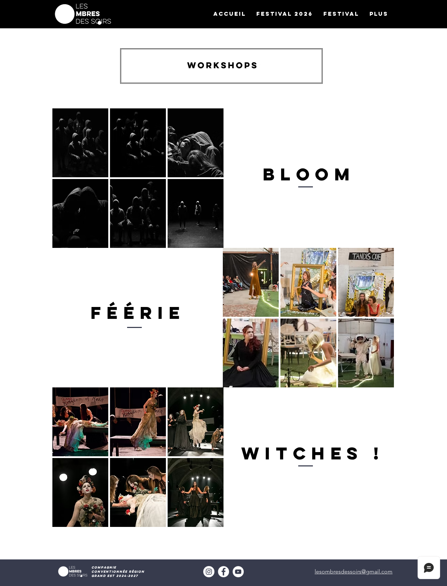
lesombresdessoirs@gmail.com (354, 571)
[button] (341, 13)
